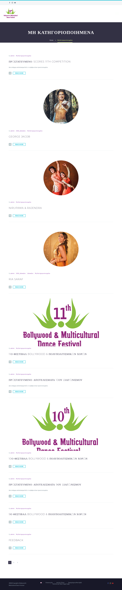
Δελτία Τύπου (60, 582)
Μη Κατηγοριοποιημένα (23, 56)
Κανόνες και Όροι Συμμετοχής (61, 584)
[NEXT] (17, 562)
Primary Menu (117, 13)
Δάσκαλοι (30, 273)
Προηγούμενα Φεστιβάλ (75, 582)
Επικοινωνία (49, 582)
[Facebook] (9, 2)
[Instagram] (12, 2)
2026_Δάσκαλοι (21, 131)
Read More (19, 73)
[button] (10, 73)
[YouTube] (15, 2)
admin (12, 56)
